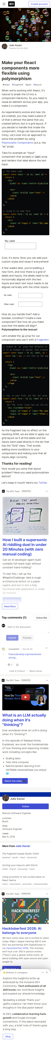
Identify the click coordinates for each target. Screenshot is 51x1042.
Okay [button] (8, 1036)
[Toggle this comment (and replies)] (4, 654)
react (6, 84)
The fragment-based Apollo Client (20, 855)
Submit (12, 637)
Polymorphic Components (17, 142)
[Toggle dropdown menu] (46, 491)
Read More (10, 606)
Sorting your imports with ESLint (20, 867)
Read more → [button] (12, 968)
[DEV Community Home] (11, 4)
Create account (39, 4)
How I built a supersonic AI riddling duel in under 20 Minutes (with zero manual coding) (25, 546)
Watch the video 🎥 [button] (15, 780)
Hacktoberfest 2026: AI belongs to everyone (21, 930)
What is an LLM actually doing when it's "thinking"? (24, 720)
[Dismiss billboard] (47, 972)
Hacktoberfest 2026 (17, 948)
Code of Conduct (17, 671)
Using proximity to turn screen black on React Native (25, 880)
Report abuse (35, 671)
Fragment (42, 339)
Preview (27, 637)
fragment (17, 84)
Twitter (42, 482)
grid (28, 84)
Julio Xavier (15, 45)
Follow (25, 806)
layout (37, 84)
